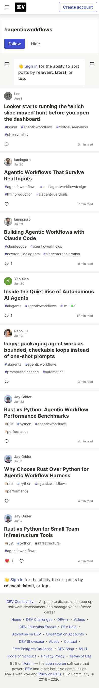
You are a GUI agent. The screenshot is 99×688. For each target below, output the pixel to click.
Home (16, 619)
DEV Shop (66, 649)
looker (11, 127)
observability (16, 134)
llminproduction (18, 194)
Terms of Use (80, 656)
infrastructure (47, 543)
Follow (14, 43)
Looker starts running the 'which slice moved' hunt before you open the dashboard (46, 112)
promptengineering (22, 372)
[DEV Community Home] (20, 7)
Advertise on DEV (26, 634)
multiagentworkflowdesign (63, 186)
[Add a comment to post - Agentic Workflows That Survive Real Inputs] (8, 204)
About (54, 641)
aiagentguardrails (52, 194)
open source (55, 663)
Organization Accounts (65, 634)
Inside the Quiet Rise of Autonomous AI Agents (49, 295)
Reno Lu (21, 331)
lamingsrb (22, 159)
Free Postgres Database (32, 649)
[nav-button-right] (92, 64)
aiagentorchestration (61, 254)
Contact (70, 641)
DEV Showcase (31, 641)
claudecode (16, 246)
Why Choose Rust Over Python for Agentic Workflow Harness (46, 472)
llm (63, 306)
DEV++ (63, 619)
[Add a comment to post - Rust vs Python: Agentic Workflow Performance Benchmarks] (8, 441)
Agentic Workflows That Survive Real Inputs (44, 175)
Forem (28, 663)
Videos (79, 619)
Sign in (31, 66)
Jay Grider (22, 397)
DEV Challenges (39, 619)
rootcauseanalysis (72, 127)
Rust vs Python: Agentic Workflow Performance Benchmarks (46, 413)
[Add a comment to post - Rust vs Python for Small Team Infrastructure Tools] (22, 560)
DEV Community (20, 601)
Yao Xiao (21, 279)
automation (53, 372)
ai (73, 306)
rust (9, 424)
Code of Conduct (22, 656)
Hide (35, 43)
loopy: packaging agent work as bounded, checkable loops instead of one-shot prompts (46, 350)
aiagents (13, 306)
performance (16, 431)
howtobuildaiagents (22, 254)
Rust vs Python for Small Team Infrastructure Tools (41, 532)
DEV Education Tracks (38, 627)
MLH (83, 649)
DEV (28, 669)
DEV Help (69, 627)
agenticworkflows (37, 127)
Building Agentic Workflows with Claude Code (44, 235)
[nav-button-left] (7, 64)
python (24, 424)
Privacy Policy (52, 656)
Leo (17, 93)
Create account (78, 7)
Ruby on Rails (50, 674)
